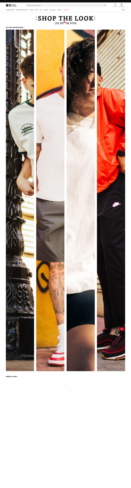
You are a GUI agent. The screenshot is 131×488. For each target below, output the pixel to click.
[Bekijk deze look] (20, 200)
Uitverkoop (66, 9)
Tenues (123, 9)
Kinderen (59, 9)
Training (31, 9)
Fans (41, 9)
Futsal (36, 9)
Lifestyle (46, 9)
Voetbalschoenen (10, 9)
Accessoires (53, 9)
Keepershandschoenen (22, 9)
